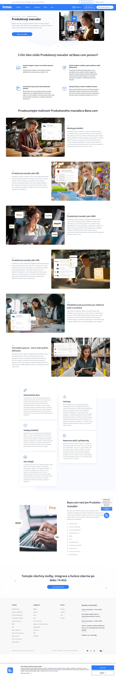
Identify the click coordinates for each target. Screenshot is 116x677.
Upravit (102, 672)
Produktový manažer (17, 618)
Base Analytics (73, 554)
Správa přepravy (73, 542)
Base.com (16, 650)
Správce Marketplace (75, 530)
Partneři (62, 618)
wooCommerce (37, 621)
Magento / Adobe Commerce (40, 624)
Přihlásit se (90, 7)
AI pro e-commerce (74, 551)
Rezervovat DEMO (22, 34)
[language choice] (101, 650)
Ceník (45, 7)
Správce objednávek (74, 527)
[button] (77, 7)
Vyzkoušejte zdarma (104, 7)
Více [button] (52, 7)
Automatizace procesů (75, 545)
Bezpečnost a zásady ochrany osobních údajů (67, 650)
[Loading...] (87, 650)
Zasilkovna (36, 630)
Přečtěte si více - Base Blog (89, 635)
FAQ (61, 615)
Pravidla (54, 650)
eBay (34, 615)
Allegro (35, 609)
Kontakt (62, 609)
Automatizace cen (74, 533)
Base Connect (73, 548)
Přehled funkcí (73, 524)
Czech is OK (100, 2)
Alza (34, 618)
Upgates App (36, 627)
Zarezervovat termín (106, 508)
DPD (34, 633)
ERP (70, 539)
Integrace (37, 7)
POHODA (35, 636)
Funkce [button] (18, 7)
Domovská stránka (16, 16)
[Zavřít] (113, 497)
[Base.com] (7, 7)
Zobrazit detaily (25, 673)
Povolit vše (103, 667)
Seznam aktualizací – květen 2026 (92, 621)
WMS (70, 536)
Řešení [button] (27, 7)
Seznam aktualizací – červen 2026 (92, 609)
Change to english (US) (86, 2)
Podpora (62, 612)
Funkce (24, 16)
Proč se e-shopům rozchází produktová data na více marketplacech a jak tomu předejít (93, 628)
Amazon (35, 612)
